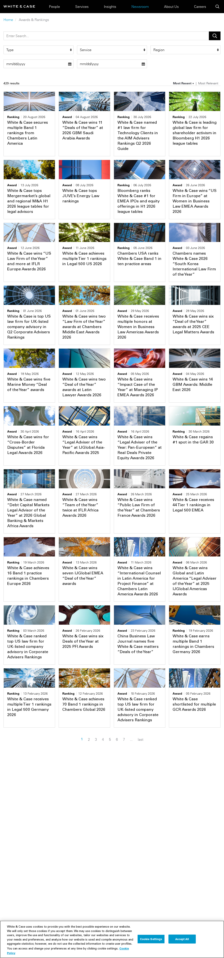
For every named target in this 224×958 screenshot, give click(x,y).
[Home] (19, 6)
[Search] (217, 6)
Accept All (182, 939)
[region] (112, 939)
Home (8, 19)
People (54, 6)
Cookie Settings (151, 939)
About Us (171, 6)
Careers (200, 6)
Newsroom (140, 6)
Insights (110, 6)
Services (82, 6)
